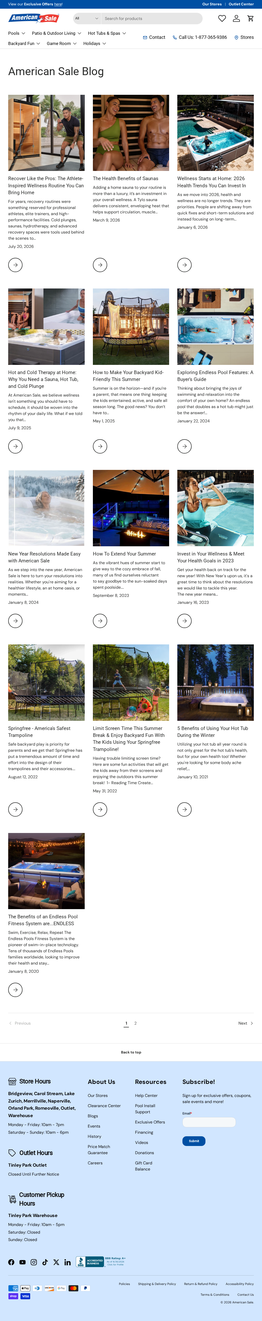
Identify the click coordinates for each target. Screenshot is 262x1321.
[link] (65, 1023)
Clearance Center (104, 1105)
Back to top (131, 1052)
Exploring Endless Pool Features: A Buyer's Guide (215, 375)
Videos (141, 1142)
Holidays (91, 43)
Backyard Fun (21, 43)
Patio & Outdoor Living (53, 33)
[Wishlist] (222, 18)
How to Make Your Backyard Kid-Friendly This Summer (128, 375)
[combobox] (138, 18)
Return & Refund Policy (200, 1284)
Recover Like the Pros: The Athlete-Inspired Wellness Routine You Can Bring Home (46, 185)
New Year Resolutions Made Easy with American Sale (44, 557)
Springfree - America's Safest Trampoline (39, 731)
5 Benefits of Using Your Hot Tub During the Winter (212, 731)
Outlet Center (241, 4)
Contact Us (245, 1295)
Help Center (146, 1095)
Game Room (59, 43)
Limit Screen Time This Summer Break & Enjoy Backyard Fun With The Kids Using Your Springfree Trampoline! (129, 738)
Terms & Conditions (215, 1295)
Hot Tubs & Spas (104, 33)
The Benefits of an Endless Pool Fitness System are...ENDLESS (43, 920)
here (58, 4)
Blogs (93, 1116)
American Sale (242, 1302)
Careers (95, 1163)
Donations (144, 1152)
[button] (250, 18)
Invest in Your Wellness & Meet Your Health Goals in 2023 (210, 557)
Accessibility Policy (240, 1284)
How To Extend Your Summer (124, 554)
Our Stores (212, 4)
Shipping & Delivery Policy (157, 1284)
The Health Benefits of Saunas (125, 178)
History (94, 1136)
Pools (13, 33)
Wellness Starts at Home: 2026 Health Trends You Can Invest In (211, 182)
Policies (124, 1284)
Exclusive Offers (150, 1122)
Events (94, 1126)
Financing (144, 1132)
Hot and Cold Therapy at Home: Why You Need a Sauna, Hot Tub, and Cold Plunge (43, 379)
